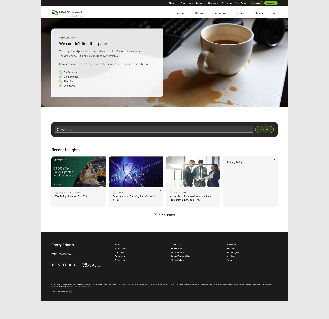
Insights (230, 256)
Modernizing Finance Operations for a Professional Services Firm (190, 198)
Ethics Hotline (177, 260)
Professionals (187, 3)
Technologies (233, 252)
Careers (259, 12)
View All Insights (166, 214)
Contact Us (270, 3)
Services (231, 248)
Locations (200, 3)
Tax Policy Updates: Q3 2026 (71, 196)
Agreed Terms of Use (180, 256)
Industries (231, 244)
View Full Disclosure (59, 292)
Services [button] (199, 12)
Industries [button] (180, 12)
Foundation (226, 3)
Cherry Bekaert (66, 37)
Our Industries (71, 76)
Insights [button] (240, 12)
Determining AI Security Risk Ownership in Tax (134, 198)
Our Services (70, 72)
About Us (173, 3)
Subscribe (256, 3)
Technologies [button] (220, 12)
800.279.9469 (64, 253)
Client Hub (120, 260)
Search (264, 129)
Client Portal (240, 3)
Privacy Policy (234, 162)
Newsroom (213, 3)
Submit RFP (176, 248)
